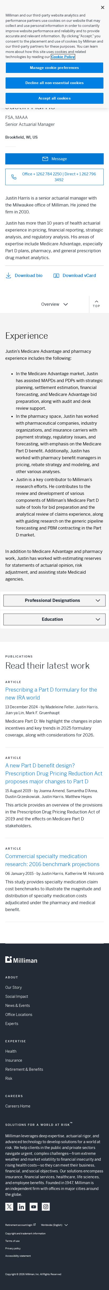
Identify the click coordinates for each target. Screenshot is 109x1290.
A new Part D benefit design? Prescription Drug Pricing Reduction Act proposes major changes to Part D (53, 773)
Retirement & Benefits (24, 1069)
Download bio (29, 275)
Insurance (13, 1060)
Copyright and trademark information (25, 1233)
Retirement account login (18, 1225)
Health (10, 1051)
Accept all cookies (54, 98)
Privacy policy (13, 1248)
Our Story (13, 987)
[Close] (102, 7)
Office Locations (18, 1014)
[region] (54, 54)
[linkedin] (21, 1207)
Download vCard (79, 275)
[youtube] (34, 1207)
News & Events (17, 1005)
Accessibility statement (18, 1256)
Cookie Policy (63, 57)
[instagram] (46, 1207)
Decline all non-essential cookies (54, 83)
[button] (9, 1207)
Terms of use (12, 1241)
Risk (8, 1078)
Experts (11, 1023)
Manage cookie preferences (54, 67)
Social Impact (16, 996)
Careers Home (17, 1106)
